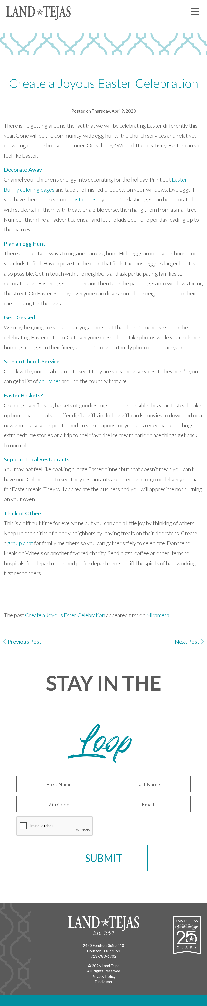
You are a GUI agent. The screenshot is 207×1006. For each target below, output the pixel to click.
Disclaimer (104, 981)
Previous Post (24, 641)
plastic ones (82, 199)
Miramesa (157, 615)
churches (50, 381)
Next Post (187, 641)
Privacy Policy (103, 976)
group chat (20, 543)
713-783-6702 (103, 956)
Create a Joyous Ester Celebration (65, 615)
